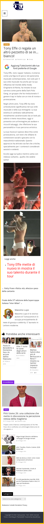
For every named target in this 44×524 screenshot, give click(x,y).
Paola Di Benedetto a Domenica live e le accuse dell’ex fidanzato (8, 352)
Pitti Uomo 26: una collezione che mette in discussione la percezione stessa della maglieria (21, 416)
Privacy (24, 505)
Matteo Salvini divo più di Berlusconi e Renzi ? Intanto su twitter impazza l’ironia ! (35, 359)
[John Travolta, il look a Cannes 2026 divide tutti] (8, 446)
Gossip (7, 44)
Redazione (5, 505)
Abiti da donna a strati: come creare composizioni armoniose (28, 459)
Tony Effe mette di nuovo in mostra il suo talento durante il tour (23, 270)
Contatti (12, 505)
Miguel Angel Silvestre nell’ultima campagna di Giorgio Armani (27, 437)
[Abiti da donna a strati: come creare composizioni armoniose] (8, 457)
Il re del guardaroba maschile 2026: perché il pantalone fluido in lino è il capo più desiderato (27, 481)
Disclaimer (18, 505)
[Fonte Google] (22, 67)
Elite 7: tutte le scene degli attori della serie (21, 349)
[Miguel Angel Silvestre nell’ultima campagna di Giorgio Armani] (8, 436)
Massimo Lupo (21, 59)
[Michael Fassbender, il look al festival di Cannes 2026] (8, 468)
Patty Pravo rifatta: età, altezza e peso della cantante (20, 289)
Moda (6, 410)
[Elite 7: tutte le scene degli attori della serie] (21, 339)
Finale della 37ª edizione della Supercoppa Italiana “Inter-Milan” (20, 301)
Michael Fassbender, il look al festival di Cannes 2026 (26, 470)
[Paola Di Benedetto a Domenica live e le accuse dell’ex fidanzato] (8, 339)
